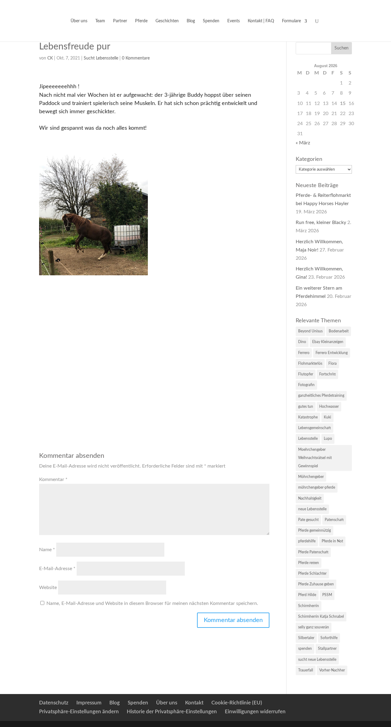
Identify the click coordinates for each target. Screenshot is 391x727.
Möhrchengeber (311, 477)
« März (303, 142)
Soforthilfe (329, 638)
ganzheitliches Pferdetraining (321, 395)
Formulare (291, 21)
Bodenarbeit (339, 331)
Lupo (328, 438)
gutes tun (305, 406)
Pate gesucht (308, 520)
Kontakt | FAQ (261, 21)
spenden (305, 648)
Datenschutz (53, 702)
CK (50, 58)
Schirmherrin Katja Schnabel (321, 616)
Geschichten (167, 21)
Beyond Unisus (310, 331)
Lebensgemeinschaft (314, 428)
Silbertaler (306, 638)
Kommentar (53, 479)
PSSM (327, 595)
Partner (120, 21)
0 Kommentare (136, 58)
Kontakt (194, 702)
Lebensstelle (308, 438)
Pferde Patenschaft (313, 552)
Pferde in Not (332, 541)
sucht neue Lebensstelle (317, 659)
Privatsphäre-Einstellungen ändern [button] (79, 711)
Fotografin (306, 385)
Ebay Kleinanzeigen (327, 342)
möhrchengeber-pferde (316, 487)
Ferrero (303, 353)
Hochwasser (329, 406)
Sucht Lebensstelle (101, 58)
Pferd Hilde (307, 595)
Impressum (88, 702)
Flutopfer (305, 374)
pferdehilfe (307, 541)
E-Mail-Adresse (57, 568)
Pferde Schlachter (312, 573)
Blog (191, 21)
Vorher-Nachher (332, 670)
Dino (302, 342)
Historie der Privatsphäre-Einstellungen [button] (172, 711)
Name (47, 549)
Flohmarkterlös (310, 363)
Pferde (141, 21)
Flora (332, 363)
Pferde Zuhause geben (316, 584)
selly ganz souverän (313, 627)
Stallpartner (327, 648)
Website (48, 587)
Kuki (327, 417)
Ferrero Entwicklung (332, 353)
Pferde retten (308, 563)
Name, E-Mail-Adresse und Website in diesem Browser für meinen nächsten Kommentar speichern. (152, 603)
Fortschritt (327, 374)
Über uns (79, 21)
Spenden (211, 21)
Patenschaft (334, 520)
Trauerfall (305, 670)
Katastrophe (308, 417)
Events (233, 21)
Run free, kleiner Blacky (321, 222)
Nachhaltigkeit (309, 498)
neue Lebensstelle (312, 509)
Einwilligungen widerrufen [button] (255, 711)
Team (100, 21)
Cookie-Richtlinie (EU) (236, 702)
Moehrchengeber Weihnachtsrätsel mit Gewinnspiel (315, 458)
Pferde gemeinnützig (314, 530)
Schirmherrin (308, 606)
